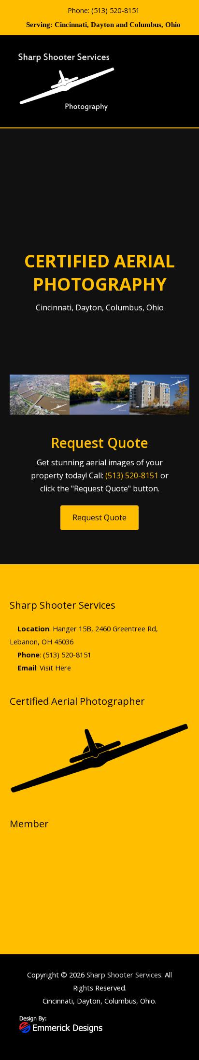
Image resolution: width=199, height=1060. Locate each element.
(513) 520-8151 (115, 10)
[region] (99, 880)
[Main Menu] (178, 81)
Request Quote (99, 517)
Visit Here (55, 667)
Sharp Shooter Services (123, 974)
